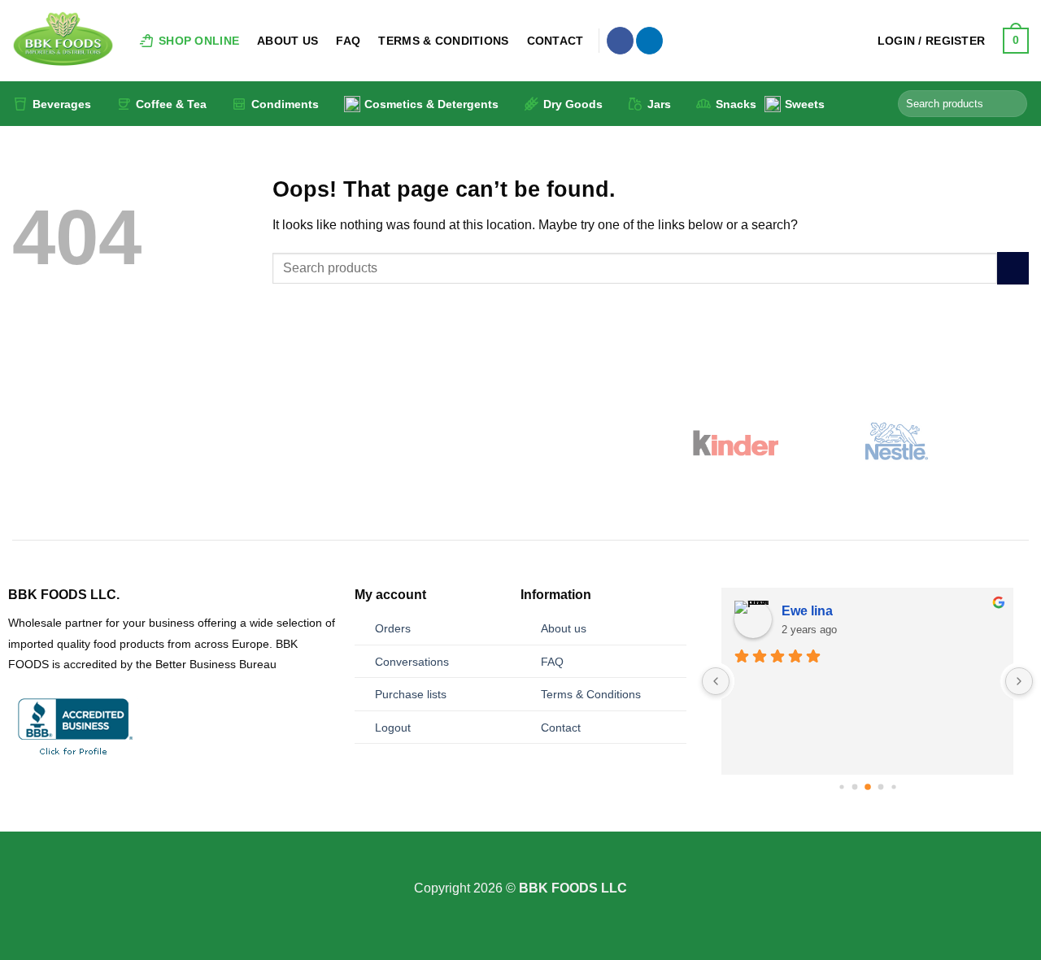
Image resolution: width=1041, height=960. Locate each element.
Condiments (285, 104)
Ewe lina (807, 611)
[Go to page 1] (841, 787)
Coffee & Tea (171, 104)
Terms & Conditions (443, 40)
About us (563, 628)
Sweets (805, 104)
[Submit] (1012, 104)
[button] (932, 40)
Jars (659, 104)
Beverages (62, 104)
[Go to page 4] (880, 787)
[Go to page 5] (893, 787)
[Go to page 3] (868, 787)
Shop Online (199, 40)
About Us (287, 40)
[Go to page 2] (854, 787)
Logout (393, 727)
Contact (555, 40)
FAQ (348, 40)
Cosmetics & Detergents (431, 104)
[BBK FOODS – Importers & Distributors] (63, 40)
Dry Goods (573, 104)
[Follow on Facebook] (620, 40)
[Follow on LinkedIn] (649, 40)
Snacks (736, 104)
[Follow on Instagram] (520, 867)
